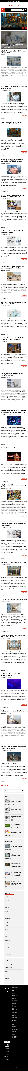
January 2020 (7, 940)
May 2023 (6, 929)
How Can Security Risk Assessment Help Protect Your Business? (13, 747)
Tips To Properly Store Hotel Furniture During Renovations (12, 374)
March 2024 (7, 914)
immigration (7, 978)
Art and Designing (8, 520)
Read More (24, 79)
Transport (6, 982)
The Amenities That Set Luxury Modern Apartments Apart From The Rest (13, 267)
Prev (23, 28)
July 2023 (6, 925)
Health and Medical (8, 974)
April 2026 (7, 900)
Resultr (14, 5)
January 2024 (7, 922)
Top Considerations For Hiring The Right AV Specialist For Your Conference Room (13, 411)
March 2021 (7, 936)
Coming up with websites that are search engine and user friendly (16, 802)
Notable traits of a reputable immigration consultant (16, 833)
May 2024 (6, 911)
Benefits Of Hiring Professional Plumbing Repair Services (13, 524)
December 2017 (8, 951)
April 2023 (7, 932)
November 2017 (8, 954)
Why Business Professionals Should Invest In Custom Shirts (14, 87)
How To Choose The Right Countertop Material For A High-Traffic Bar (12, 196)
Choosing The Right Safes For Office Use (13, 562)
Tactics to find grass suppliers (15, 825)
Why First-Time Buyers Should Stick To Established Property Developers (13, 338)
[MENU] (26, 10)
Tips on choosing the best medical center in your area (16, 810)
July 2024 (6, 903)
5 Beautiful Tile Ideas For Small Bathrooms (14, 599)
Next (26, 28)
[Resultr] (3, 9)
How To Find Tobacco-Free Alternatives (13, 448)
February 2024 (7, 918)
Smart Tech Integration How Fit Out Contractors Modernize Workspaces (12, 123)
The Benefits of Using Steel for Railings (13, 711)
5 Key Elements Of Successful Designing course (13, 485)
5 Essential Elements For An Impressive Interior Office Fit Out (13, 635)
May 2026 (6, 896)
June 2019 (7, 943)
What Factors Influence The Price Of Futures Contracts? (12, 674)
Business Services (8, 967)
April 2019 (7, 947)
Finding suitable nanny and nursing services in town (16, 818)
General (6, 83)
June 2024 (7, 907)
